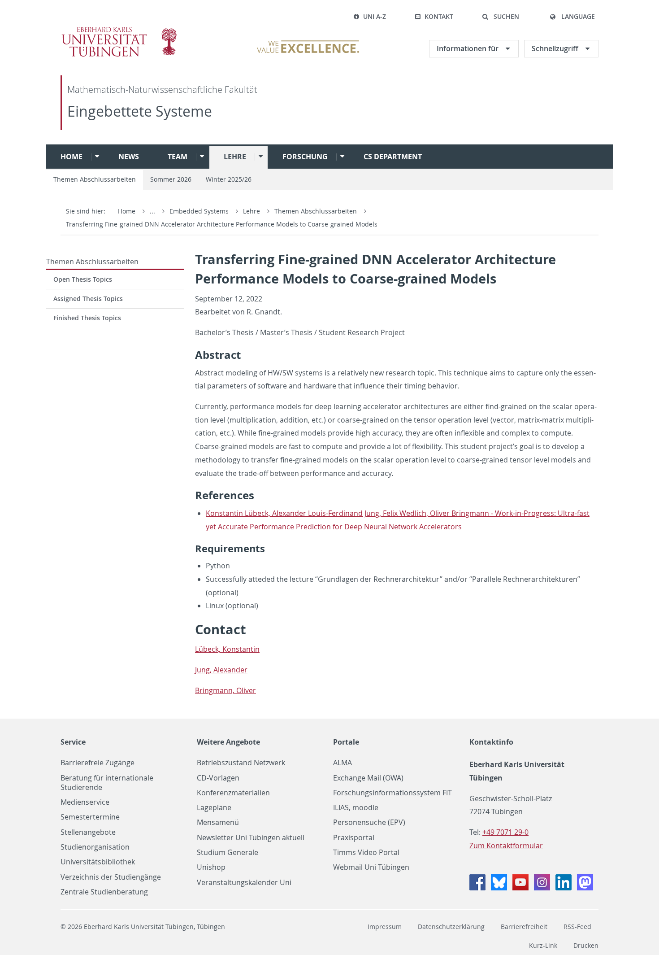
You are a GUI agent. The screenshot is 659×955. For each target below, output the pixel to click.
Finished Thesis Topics (87, 318)
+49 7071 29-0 (505, 832)
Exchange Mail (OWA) (368, 778)
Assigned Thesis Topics (88, 298)
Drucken (585, 945)
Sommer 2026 (170, 179)
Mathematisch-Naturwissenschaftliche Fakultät (162, 89)
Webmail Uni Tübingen (371, 867)
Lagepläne (214, 807)
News (128, 156)
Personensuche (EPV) (369, 822)
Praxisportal (353, 837)
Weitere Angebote (228, 742)
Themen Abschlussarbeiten (94, 179)
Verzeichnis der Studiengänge (111, 877)
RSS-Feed (577, 926)
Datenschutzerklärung (451, 926)
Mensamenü (218, 822)
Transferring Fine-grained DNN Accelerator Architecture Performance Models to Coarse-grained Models (221, 224)
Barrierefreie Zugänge (97, 762)
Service (73, 742)
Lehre (235, 156)
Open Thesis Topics (82, 279)
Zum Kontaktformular (506, 845)
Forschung (305, 156)
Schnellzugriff (556, 48)
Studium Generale (227, 852)
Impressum (385, 926)
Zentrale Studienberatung (104, 892)
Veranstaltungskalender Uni (244, 882)
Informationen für (468, 48)
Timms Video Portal (366, 852)
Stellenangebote (88, 832)
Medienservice (85, 802)
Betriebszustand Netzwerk (241, 762)
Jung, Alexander (221, 670)
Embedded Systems (199, 211)
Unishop (211, 867)
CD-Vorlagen (218, 778)
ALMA (342, 762)
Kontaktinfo (491, 742)
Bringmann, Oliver (225, 690)
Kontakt (439, 16)
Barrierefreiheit (524, 926)
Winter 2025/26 (228, 179)
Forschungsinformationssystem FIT (392, 793)
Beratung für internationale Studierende (107, 782)
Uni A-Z (374, 16)
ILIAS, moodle (355, 807)
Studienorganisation (95, 847)
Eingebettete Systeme (139, 111)
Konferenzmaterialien (233, 793)
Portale (346, 742)
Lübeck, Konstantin (227, 649)
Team (177, 156)
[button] (500, 16)
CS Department (393, 156)
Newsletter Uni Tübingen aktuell (250, 837)
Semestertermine (90, 817)
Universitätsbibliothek (98, 862)
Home (71, 156)
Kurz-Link (543, 945)
